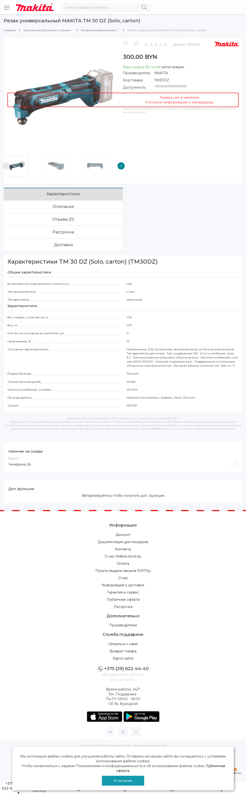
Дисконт (123, 535)
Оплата (123, 563)
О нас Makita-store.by (123, 556)
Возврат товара (123, 651)
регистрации (173, 67)
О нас (123, 578)
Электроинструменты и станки (47, 30)
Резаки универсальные (99, 30)
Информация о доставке (123, 585)
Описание (63, 206)
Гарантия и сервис (123, 592)
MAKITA (161, 73)
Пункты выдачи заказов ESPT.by (123, 571)
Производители (123, 625)
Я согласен (123, 780)
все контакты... (123, 679)
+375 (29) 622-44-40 (126, 668)
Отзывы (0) (63, 219)
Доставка (63, 244)
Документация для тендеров (123, 542)
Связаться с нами (123, 644)
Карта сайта (123, 658)
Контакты (123, 549)
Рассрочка (63, 232)
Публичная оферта (123, 599)
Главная (10, 30)
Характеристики (63, 194)
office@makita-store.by (123, 674)
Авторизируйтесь (97, 495)
